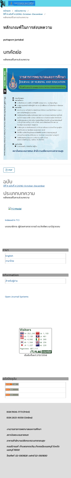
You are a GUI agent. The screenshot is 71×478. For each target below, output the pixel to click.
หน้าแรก (7, 10)
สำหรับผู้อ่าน (11, 281)
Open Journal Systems (16, 296)
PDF (10, 170)
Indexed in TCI (12, 220)
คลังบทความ (20, 10)
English (9, 256)
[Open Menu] (3, 3)
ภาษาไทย (9, 261)
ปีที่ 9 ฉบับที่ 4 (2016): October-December (23, 14)
